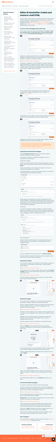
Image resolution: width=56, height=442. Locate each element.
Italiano (33, 438)
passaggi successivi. (40, 146)
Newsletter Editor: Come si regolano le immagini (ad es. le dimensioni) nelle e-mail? (46, 428)
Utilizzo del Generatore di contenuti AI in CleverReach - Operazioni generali (9, 48)
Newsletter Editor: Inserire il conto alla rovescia (9, 24)
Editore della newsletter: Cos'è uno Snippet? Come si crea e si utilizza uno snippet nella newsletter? (9, 65)
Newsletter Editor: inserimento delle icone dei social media (9, 38)
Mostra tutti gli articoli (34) (9, 71)
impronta (4, 438)
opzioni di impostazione (35, 22)
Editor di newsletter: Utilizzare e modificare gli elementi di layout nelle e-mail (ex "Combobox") (9, 59)
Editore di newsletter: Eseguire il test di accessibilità (8, 28)
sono (49, 92)
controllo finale (44, 23)
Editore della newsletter (24, 6)
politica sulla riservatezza (12, 438)
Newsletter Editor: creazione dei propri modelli (8, 53)
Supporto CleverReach (6, 6)
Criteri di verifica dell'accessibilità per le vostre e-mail (8, 33)
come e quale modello (45, 22)
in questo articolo (28, 93)
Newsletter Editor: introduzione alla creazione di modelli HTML (9, 42)
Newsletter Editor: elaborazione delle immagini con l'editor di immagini (9, 18)
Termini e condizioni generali (24, 438)
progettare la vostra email (32, 23)
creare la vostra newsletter (43, 21)
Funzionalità (15, 6)
